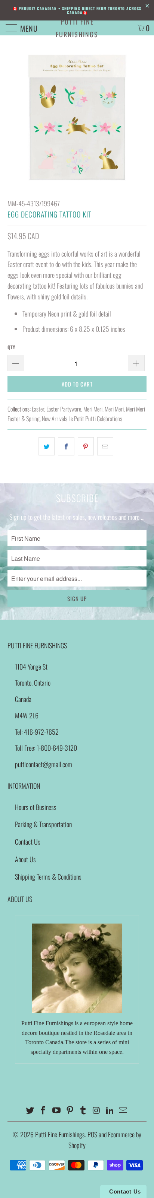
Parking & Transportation (43, 824)
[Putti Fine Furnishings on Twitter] (30, 1110)
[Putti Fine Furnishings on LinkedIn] (110, 1110)
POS (92, 1134)
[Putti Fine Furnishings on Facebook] (43, 1110)
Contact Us (27, 841)
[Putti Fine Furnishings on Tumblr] (83, 1110)
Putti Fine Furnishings (77, 27)
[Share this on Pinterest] (86, 446)
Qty (11, 347)
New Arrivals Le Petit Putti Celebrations (82, 418)
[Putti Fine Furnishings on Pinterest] (70, 1110)
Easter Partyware (63, 408)
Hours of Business (35, 807)
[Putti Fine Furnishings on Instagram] (96, 1110)
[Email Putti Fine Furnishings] (123, 1110)
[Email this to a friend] (105, 446)
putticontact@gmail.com (43, 764)
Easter (38, 408)
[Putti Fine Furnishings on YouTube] (56, 1110)
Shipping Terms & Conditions (48, 876)
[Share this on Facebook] (66, 446)
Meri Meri (92, 408)
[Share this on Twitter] (46, 446)
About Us (25, 859)
